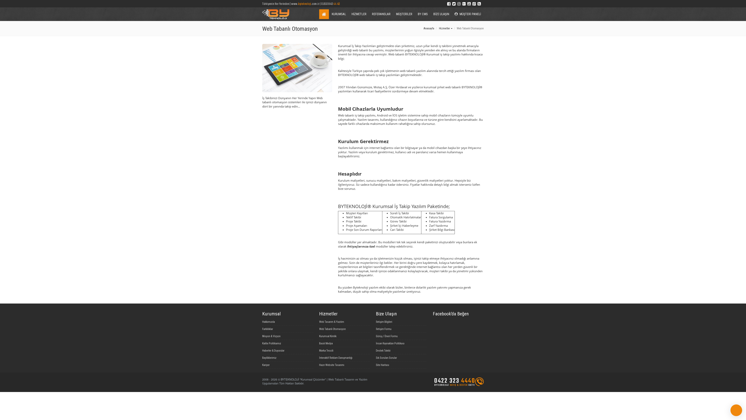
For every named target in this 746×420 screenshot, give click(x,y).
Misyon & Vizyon (271, 336)
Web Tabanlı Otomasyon (332, 329)
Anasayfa (429, 28)
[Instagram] (459, 3)
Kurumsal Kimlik (327, 336)
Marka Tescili (326, 350)
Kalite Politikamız (271, 343)
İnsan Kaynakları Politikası (390, 343)
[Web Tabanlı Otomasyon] (297, 68)
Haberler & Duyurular (273, 350)
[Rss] (479, 3)
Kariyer (266, 365)
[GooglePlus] (464, 3)
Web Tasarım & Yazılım (331, 321)
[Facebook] (449, 3)
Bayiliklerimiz (269, 357)
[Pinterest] (474, 3)
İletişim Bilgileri (384, 321)
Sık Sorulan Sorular (386, 357)
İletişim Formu (383, 329)
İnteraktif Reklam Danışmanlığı (335, 357)
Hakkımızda (268, 321)
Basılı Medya (326, 343)
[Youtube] (469, 3)
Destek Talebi (383, 350)
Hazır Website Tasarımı (331, 365)
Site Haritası (382, 365)
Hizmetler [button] (445, 28)
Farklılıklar (267, 329)
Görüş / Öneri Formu (387, 336)
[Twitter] (454, 3)
